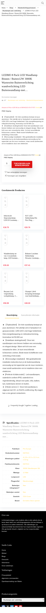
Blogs (4, 556)
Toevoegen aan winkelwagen (22, 164)
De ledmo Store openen (31, 501)
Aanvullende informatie (30, 315)
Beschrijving (12, 315)
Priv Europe (27, 449)
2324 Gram (27, 496)
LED (24, 477)
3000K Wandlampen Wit (31, 468)
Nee (24, 485)
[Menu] (2, 3)
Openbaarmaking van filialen (12, 581)
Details (38, 107)
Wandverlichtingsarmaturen (27, 8)
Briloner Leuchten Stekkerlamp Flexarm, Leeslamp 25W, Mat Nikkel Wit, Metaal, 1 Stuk (32, 258)
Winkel (4, 553)
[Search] (42, 3)
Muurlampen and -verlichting (12, 11)
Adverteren (5, 562)
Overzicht (5, 559)
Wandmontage (28, 481)
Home (3, 8)
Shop (11, 8)
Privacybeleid (6, 575)
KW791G (26, 453)
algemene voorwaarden (10, 578)
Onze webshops (7, 566)
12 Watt (25, 472)
